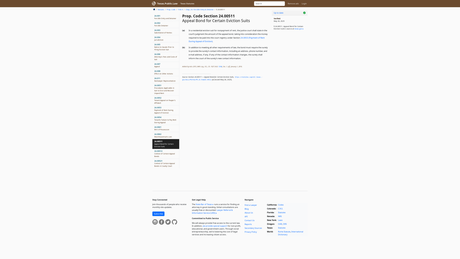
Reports (248, 224)
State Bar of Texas (204, 204)
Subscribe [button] (158, 213)
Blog (247, 209)
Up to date (278, 13)
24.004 (158, 38)
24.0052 (164, 100)
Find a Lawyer (251, 205)
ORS (285, 224)
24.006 (165, 57)
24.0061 (161, 128)
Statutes (161, 9)
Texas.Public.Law (167, 3)
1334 (220, 66)
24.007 (157, 65)
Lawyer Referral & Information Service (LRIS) (212, 211)
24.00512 (164, 153)
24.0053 (163, 110)
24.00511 (164, 144)
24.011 (164, 79)
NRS (280, 216)
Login (304, 3)
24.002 (161, 24)
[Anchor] (214, 41)
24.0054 (165, 120)
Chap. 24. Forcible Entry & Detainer (200, 9)
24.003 (163, 31)
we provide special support (215, 226)
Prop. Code (171, 9)
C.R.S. (280, 208)
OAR (280, 224)
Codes (281, 204)
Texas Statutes (187, 3)
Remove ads (293, 3)
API (246, 216)
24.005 (164, 47)
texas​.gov (298, 29)
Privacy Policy (251, 232)
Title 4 (180, 9)
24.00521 (164, 163)
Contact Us (250, 220)
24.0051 (164, 89)
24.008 (163, 72)
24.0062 (163, 135)
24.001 (165, 17)
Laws (280, 220)
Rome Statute (284, 231)
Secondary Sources (253, 228)
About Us (249, 212)
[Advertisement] (290, 71)
